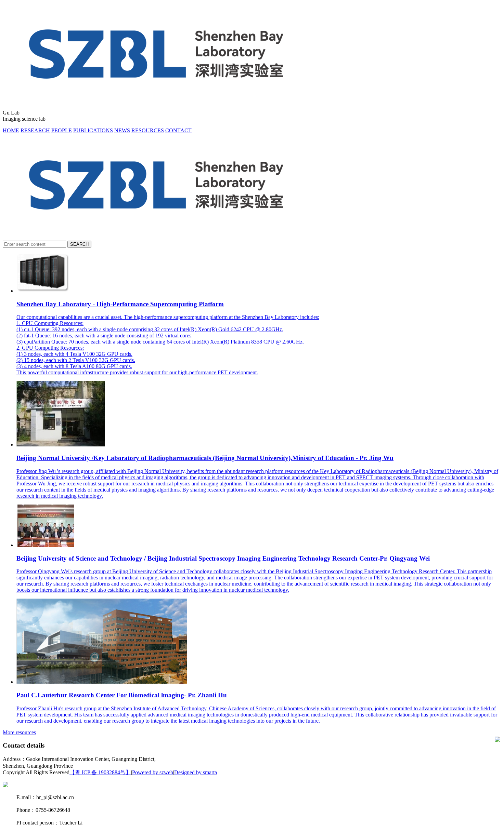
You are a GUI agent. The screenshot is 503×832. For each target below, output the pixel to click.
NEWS (122, 130)
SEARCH (79, 244)
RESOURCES (147, 130)
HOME (11, 130)
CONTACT (178, 130)
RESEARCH (35, 130)
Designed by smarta (195, 772)
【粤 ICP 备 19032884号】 (100, 772)
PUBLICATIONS (93, 130)
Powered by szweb (152, 772)
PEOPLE (61, 130)
